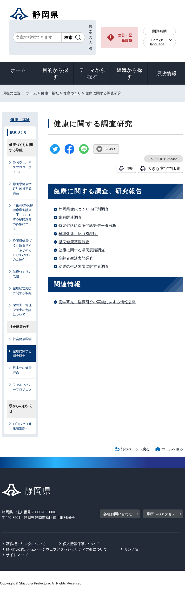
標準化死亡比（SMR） (78, 234)
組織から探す (129, 73)
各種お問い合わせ (117, 514)
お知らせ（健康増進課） (22, 426)
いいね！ (110, 149)
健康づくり (72, 93)
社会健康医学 (22, 339)
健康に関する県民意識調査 (82, 250)
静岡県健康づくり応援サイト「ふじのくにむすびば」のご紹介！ (22, 250)
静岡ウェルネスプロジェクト (22, 167)
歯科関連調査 (70, 217)
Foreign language (157, 42)
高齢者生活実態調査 (76, 258)
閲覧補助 (159, 31)
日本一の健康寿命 (22, 370)
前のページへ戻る (135, 449)
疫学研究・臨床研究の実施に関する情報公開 (97, 302)
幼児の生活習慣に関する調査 (84, 266)
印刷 (129, 168)
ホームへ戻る (172, 449)
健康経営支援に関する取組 (22, 290)
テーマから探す (92, 73)
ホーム (18, 70)
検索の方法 (90, 37)
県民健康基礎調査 (74, 242)
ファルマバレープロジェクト (22, 389)
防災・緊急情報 (125, 38)
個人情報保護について (81, 544)
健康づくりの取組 (22, 274)
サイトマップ (17, 555)
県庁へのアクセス (160, 514)
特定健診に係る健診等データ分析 (87, 226)
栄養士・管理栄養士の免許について (22, 309)
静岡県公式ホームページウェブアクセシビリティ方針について (56, 549)
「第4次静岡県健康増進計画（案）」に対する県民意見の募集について (23, 217)
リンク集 (131, 549)
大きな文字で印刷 (164, 168)
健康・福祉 (50, 93)
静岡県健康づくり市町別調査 (84, 209)
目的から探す (55, 73)
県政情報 (166, 73)
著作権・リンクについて (26, 544)
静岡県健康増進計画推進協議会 (22, 188)
